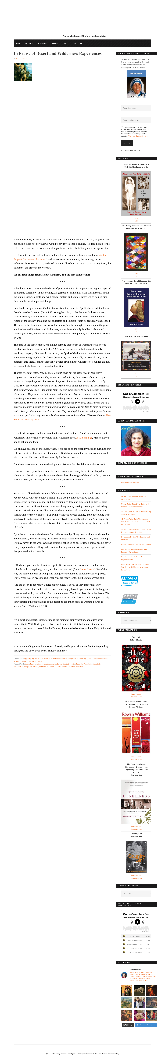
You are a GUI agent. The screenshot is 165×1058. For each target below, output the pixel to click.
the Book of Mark (54, 667)
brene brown (30, 664)
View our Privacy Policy (137, 136)
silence (35, 667)
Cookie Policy (100, 1054)
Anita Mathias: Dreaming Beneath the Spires (82, 18)
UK (136, 221)
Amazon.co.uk (136, 697)
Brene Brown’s (88, 569)
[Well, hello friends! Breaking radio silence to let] (151, 990)
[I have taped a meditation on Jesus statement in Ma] (151, 1002)
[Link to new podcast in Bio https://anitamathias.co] (126, 1015)
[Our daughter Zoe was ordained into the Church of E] (139, 1002)
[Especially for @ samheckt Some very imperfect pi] (139, 1015)
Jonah (72, 664)
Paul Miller (88, 664)
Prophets (28, 667)
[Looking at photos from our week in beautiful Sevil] (126, 990)
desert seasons (48, 664)
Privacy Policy (113, 1054)
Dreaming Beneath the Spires (64, 1054)
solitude (42, 667)
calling (39, 664)
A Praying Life (84, 437)
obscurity (79, 664)
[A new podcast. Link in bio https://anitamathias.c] (151, 1015)
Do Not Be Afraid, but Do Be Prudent (136, 544)
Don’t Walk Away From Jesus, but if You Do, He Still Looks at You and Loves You (135, 567)
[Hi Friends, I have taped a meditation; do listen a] (126, 1002)
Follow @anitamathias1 (130, 483)
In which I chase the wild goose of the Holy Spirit (71, 658)
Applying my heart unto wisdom (37, 658)
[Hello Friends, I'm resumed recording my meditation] (139, 990)
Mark (40, 661)
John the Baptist (62, 664)
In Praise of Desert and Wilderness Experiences (58, 53)
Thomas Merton (68, 667)
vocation (79, 667)
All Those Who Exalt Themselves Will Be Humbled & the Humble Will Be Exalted (135, 522)
